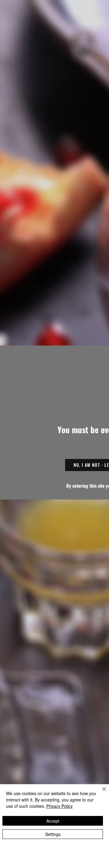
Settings (53, 834)
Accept (52, 821)
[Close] (100, 792)
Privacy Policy (59, 806)
